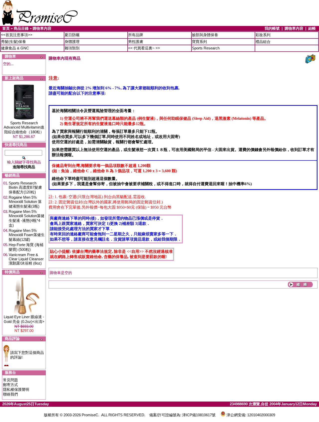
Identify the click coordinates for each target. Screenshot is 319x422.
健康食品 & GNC (15, 48)
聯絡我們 (10, 394)
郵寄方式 (10, 385)
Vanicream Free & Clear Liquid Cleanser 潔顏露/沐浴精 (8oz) (26, 259)
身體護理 (72, 41)
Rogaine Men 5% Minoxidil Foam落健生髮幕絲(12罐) (27, 235)
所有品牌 (135, 35)
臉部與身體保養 (205, 35)
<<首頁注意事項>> (16, 35)
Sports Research (206, 48)
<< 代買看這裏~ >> (144, 48)
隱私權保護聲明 (16, 389)
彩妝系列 (262, 35)
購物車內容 (42, 28)
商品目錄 (21, 28)
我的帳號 (272, 28)
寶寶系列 (199, 41)
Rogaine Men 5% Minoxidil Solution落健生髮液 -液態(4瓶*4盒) (26, 218)
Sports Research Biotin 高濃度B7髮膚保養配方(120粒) (25, 187)
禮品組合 (262, 41)
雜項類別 (72, 48)
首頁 (6, 28)
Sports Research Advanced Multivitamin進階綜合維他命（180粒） (24, 127)
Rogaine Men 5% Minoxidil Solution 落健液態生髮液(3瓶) (25, 201)
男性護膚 (135, 41)
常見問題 (10, 380)
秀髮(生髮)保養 (13, 41)
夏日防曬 (72, 35)
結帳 (312, 28)
